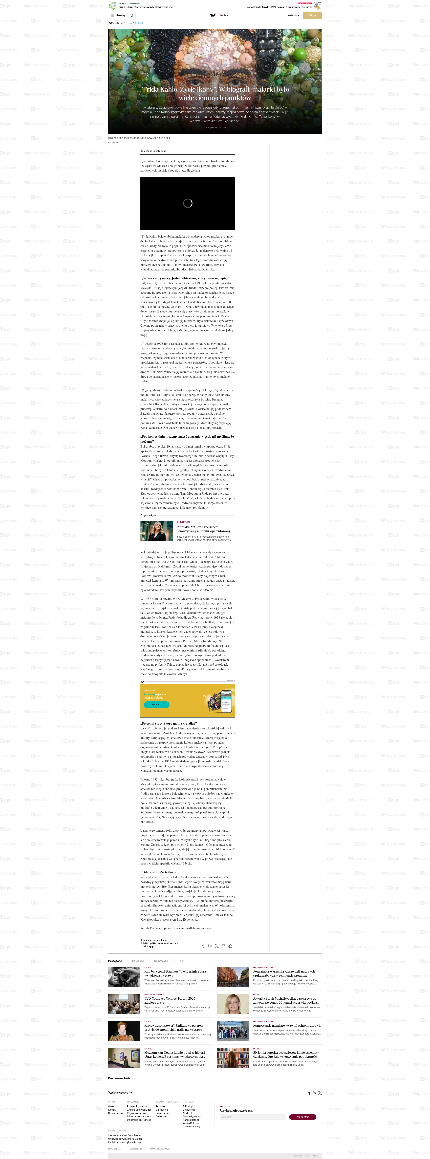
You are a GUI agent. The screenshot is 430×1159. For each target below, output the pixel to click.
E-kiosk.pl (188, 1106)
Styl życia (128, 23)
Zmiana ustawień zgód (139, 1109)
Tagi (181, 961)
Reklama (160, 1106)
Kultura (139, 23)
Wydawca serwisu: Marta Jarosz (125, 1138)
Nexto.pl (187, 1113)
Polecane (138, 961)
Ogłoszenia (162, 1109)
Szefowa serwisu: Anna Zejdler (124, 1135)
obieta (224, 15)
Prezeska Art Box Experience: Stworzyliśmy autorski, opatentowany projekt (204, 529)
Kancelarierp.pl (191, 1120)
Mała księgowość (192, 1116)
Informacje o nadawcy (139, 1116)
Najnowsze (161, 961)
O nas (111, 1106)
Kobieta (118, 23)
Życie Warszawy (191, 1126)
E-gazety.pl (189, 1109)
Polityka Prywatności (138, 1106)
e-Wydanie (293, 15)
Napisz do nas (115, 1113)
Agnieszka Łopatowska (153, 151)
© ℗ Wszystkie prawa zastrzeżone (159, 943)
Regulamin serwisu (137, 1113)
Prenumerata (163, 1113)
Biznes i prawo (183, 522)
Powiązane (115, 961)
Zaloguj (312, 15)
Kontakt (112, 1109)
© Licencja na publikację (153, 940)
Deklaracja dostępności (139, 1120)
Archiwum (161, 1116)
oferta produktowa (160, 1149)
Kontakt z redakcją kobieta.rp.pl (124, 1142)
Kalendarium (135, 1149)
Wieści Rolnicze (191, 1123)
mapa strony (114, 1149)
